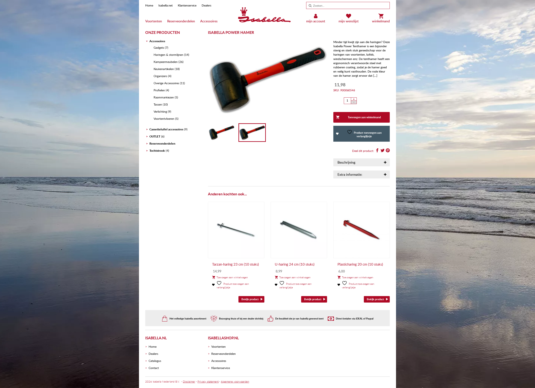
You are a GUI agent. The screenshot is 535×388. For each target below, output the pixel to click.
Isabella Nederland (164, 381)
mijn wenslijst (349, 21)
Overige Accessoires (166, 83)
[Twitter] (383, 151)
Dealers (206, 5)
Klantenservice (187, 5)
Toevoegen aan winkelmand (364, 117)
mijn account (315, 21)
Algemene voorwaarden (235, 381)
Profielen (159, 90)
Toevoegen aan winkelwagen (232, 277)
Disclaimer (189, 381)
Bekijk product (250, 299)
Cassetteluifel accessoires (166, 129)
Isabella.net (165, 5)
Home (149, 5)
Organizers (160, 76)
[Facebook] (377, 151)
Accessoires (209, 21)
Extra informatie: (350, 174)
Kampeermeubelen (166, 62)
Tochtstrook (157, 150)
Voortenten (153, 21)
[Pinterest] (388, 151)
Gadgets (159, 47)
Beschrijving (346, 162)
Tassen (158, 104)
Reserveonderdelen (181, 21)
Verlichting (160, 111)
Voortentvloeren (164, 118)
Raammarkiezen (164, 97)
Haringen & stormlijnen (168, 54)
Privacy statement (208, 381)
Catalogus (155, 361)
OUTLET (154, 136)
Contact (154, 368)
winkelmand (381, 21)
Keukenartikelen (164, 69)
